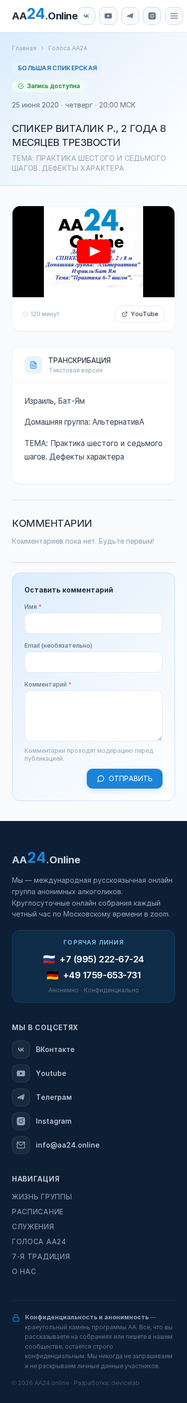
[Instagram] (152, 16)
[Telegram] (130, 16)
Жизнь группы (42, 1197)
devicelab (125, 1383)
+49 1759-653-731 (102, 975)
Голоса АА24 (67, 48)
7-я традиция (41, 1257)
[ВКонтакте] (86, 16)
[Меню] (174, 16)
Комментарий (48, 684)
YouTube (144, 314)
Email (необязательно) (58, 645)
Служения (33, 1227)
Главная (24, 48)
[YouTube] (108, 16)
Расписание (38, 1212)
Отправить (131, 779)
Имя (33, 606)
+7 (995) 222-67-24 (101, 959)
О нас (24, 1272)
